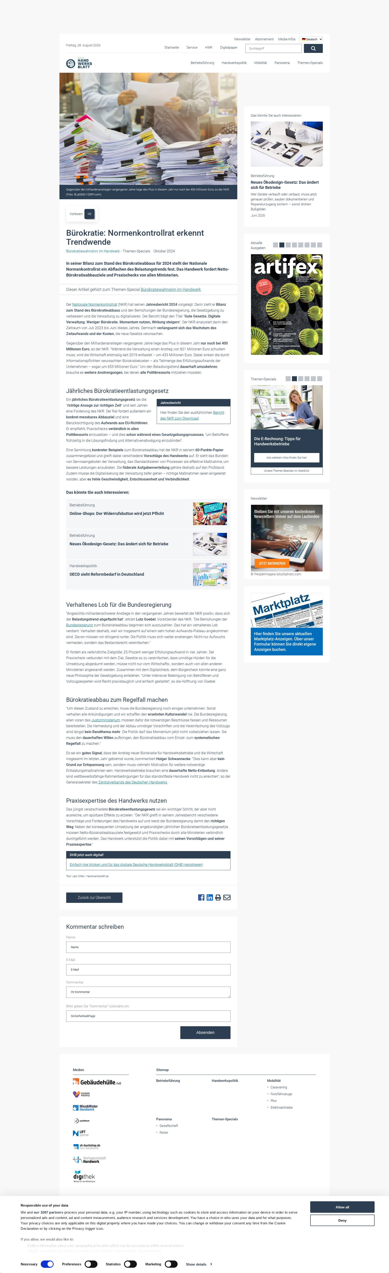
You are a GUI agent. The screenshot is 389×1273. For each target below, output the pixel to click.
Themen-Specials (310, 63)
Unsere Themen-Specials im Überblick (286, 470)
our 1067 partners (48, 1212)
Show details (196, 1264)
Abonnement (264, 39)
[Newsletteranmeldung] (287, 538)
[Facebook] (200, 898)
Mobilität (260, 63)
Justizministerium (105, 720)
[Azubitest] (101, 1120)
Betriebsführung (202, 63)
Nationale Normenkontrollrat (94, 304)
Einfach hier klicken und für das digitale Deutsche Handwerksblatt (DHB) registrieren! (136, 865)
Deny (342, 1220)
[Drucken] (217, 898)
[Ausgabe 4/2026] (287, 304)
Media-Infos (287, 39)
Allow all (342, 1207)
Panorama (282, 63)
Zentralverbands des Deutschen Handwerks (132, 782)
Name (70, 937)
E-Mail (70, 960)
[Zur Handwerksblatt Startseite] (79, 62)
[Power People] (101, 1094)
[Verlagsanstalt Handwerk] (101, 1160)
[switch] (91, 1264)
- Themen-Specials (108, 251)
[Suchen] (313, 48)
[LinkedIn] (208, 898)
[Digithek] (101, 1176)
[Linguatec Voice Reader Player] (89, 214)
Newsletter (242, 39)
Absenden (205, 1032)
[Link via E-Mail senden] (226, 898)
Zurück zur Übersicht (94, 897)
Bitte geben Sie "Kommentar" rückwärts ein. (98, 1006)
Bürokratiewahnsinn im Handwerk (171, 289)
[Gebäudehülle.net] (101, 1081)
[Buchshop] (101, 1147)
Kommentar (75, 982)
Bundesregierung (79, 625)
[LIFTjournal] (101, 1133)
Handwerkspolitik (234, 63)
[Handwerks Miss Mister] (101, 1107)
